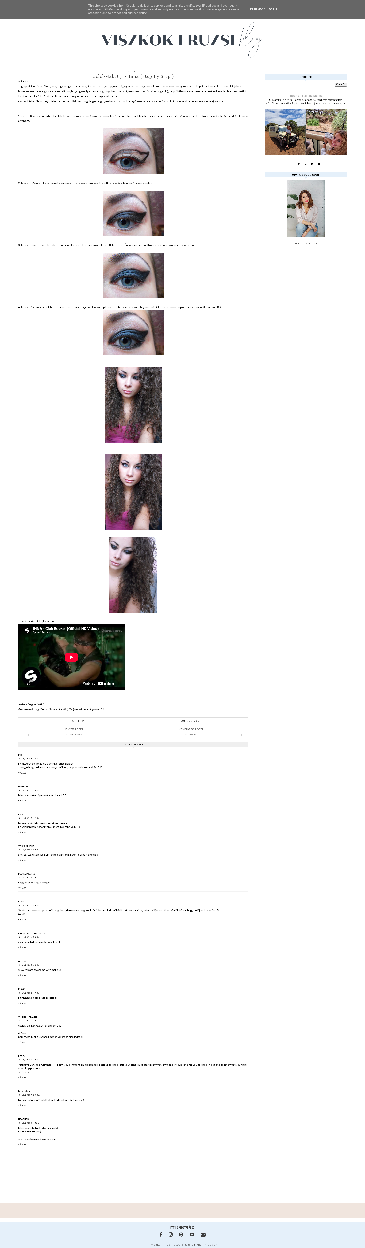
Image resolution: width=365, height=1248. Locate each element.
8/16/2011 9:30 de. (29, 1095)
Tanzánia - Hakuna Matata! (306, 96)
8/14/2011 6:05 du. (29, 905)
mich (21, 755)
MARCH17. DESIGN (206, 1245)
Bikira (22, 902)
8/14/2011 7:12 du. (29, 965)
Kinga (21, 989)
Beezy (21, 1056)
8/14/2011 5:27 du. (29, 758)
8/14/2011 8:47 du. (29, 993)
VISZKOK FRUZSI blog (166, 1245)
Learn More (257, 9)
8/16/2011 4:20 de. (29, 1059)
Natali (22, 961)
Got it (273, 9)
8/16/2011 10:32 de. (30, 1123)
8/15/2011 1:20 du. (29, 1020)
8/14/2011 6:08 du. (29, 937)
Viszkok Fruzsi (27, 1017)
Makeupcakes (26, 874)
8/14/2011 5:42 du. (29, 818)
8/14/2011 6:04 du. (29, 850)
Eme (20, 814)
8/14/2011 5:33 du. (29, 790)
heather (23, 1119)
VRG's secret (26, 846)
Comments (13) (191, 721)
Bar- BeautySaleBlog (31, 933)
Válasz (22, 773)
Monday (23, 786)
